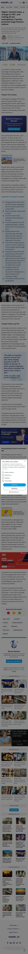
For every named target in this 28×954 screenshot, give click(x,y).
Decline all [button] (14, 488)
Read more (4, 469)
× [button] (24, 461)
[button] (14, 492)
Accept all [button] (14, 485)
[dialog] (14, 477)
